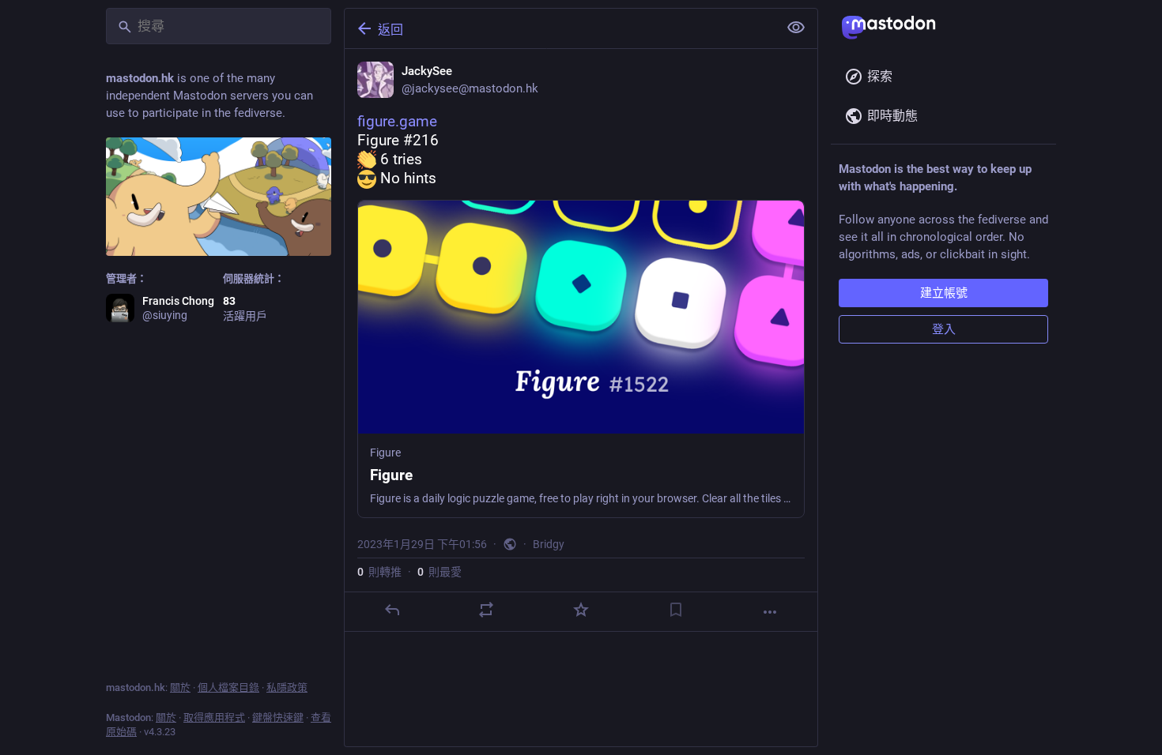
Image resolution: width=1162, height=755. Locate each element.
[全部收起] (796, 28)
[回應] (392, 609)
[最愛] (581, 609)
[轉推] (486, 609)
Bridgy (548, 544)
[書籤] (675, 609)
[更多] (769, 612)
